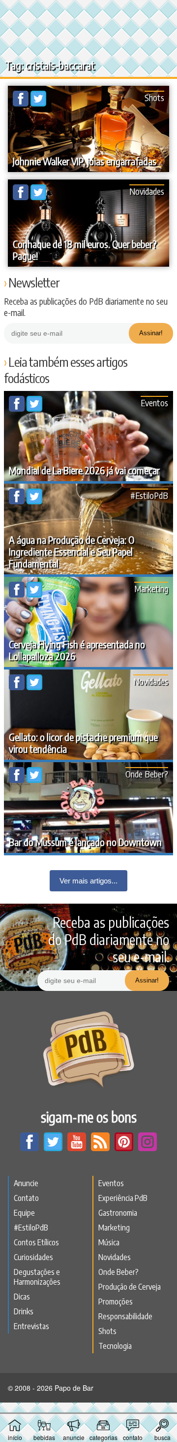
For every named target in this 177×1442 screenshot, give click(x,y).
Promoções (115, 1301)
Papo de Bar (88, 13)
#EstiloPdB (149, 495)
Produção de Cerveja (129, 1287)
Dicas (22, 1296)
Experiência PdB (123, 1198)
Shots (154, 97)
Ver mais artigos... (88, 881)
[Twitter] (38, 103)
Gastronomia (117, 1213)
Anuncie (26, 1183)
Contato (26, 1198)
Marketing (151, 588)
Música (108, 1242)
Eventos (154, 402)
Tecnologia (115, 1346)
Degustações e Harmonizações (37, 1277)
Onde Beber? (146, 773)
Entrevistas (31, 1326)
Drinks (23, 1311)
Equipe (24, 1213)
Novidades (146, 191)
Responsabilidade (125, 1316)
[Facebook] (21, 103)
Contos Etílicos (36, 1242)
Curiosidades (33, 1257)
